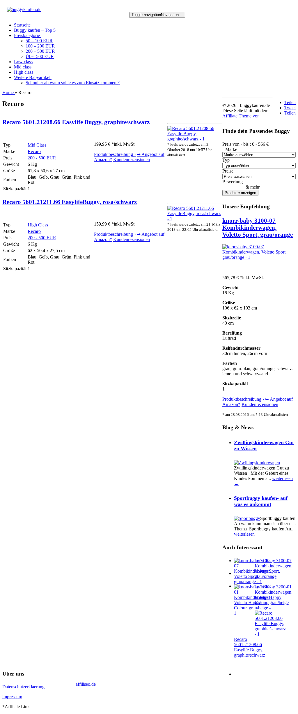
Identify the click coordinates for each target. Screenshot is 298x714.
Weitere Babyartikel (33, 77)
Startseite (22, 24)
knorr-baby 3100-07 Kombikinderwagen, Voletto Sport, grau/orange (257, 227)
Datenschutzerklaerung (23, 686)
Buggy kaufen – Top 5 (35, 30)
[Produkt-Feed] (237, 673)
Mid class (22, 66)
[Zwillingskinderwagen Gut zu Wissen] (257, 462)
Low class (23, 61)
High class (23, 72)
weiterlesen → (247, 534)
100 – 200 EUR (40, 45)
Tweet (290, 107)
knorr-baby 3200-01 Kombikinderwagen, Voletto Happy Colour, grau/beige (273, 594)
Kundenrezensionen (131, 159)
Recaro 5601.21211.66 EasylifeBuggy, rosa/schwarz (69, 201)
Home (8, 92)
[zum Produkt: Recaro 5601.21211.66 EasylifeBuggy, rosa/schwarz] (194, 218)
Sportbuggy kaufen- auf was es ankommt (261, 501)
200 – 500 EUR (40, 51)
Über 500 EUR (40, 56)
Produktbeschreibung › (115, 154)
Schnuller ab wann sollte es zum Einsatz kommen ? (73, 82)
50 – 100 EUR (39, 40)
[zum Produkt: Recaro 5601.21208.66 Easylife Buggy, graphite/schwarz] (194, 138)
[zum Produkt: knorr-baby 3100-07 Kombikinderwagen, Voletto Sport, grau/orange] (259, 257)
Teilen (290, 102)
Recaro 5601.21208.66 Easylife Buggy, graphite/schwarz (76, 122)
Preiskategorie (27, 35)
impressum (12, 696)
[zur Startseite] (24, 9)
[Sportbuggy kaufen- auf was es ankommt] (247, 518)
